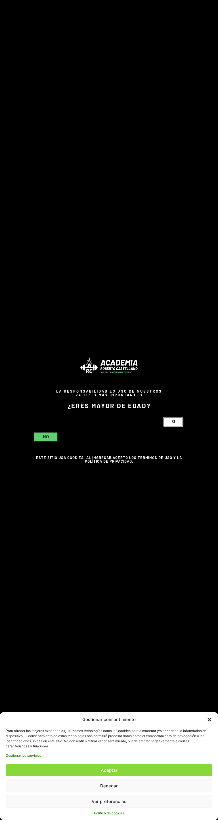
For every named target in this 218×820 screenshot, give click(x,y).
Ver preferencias (109, 801)
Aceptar (109, 770)
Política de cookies (109, 813)
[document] (109, 410)
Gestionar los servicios (23, 755)
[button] (209, 719)
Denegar (109, 786)
